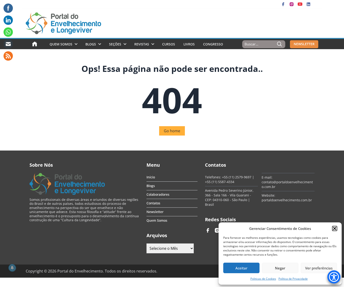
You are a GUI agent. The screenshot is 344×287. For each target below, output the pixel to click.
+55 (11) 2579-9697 (236, 177)
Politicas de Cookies (263, 279)
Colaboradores (157, 194)
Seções (115, 44)
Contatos (153, 203)
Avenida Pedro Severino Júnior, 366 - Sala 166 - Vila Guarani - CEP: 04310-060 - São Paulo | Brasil (229, 197)
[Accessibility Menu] (333, 276)
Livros (189, 44)
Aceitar (241, 268)
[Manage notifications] (12, 268)
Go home (172, 130)
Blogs (90, 44)
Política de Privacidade (293, 279)
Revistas (141, 44)
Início (150, 177)
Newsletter (155, 212)
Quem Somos (61, 44)
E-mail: (267, 177)
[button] (334, 228)
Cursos (168, 44)
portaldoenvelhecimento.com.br (287, 200)
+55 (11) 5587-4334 (219, 182)
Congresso (213, 44)
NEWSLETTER (304, 44)
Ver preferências (319, 268)
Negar (280, 268)
